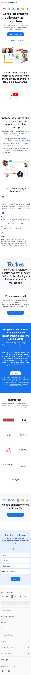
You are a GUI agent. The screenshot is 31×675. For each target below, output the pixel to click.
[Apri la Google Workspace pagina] (10, 2)
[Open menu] (2, 2)
